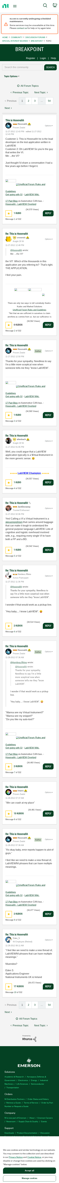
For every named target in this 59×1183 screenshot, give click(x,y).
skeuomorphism (14, 522)
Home (5, 37)
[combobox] (22, 67)
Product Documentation (27, 1132)
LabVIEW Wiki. (32, 194)
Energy (34, 1080)
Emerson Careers (45, 1117)
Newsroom (11, 1121)
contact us (22, 27)
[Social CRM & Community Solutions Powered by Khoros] (29, 1038)
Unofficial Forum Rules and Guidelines (29, 310)
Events (44, 1121)
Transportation (12, 1087)
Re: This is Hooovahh (16, 233)
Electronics (23, 1080)
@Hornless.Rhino (18, 662)
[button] (9, 213)
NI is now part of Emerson (15, 1117)
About (31, 1117)
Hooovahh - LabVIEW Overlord (20, 204)
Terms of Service (31, 1102)
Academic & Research (14, 1076)
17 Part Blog (11, 201)
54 (49, 101)
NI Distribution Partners (15, 1099)
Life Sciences (22, 1083)
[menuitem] (45, 6)
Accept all (29, 1170)
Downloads (9, 1132)
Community (16, 37)
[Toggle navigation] (15, 6)
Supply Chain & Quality (28, 1121)
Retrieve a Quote (13, 1102)
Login (43, 58)
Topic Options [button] (10, 76)
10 (15, 992)
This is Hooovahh (14, 120)
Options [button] (48, 126)
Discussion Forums (35, 37)
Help (53, 58)
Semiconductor (37, 1083)
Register (30, 58)
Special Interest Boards (15, 40)
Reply (48, 213)
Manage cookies (29, 1178)
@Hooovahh (16, 250)
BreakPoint (37, 40)
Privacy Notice (16, 1157)
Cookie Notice (34, 1157)
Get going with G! (14, 194)
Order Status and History (38, 1099)
